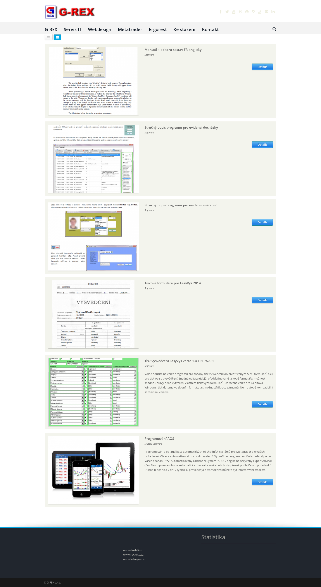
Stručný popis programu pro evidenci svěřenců (181, 205)
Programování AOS (159, 438)
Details (262, 67)
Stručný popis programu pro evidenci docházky (181, 127)
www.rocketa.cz (133, 554)
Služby (148, 443)
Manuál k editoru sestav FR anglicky (173, 49)
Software (149, 54)
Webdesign (99, 29)
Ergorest (158, 29)
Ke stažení (184, 29)
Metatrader (130, 29)
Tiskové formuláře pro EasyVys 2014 (173, 283)
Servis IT (72, 29)
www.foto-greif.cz (134, 559)
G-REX (51, 29)
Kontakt (210, 29)
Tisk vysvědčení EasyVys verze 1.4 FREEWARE (179, 361)
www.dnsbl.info (133, 550)
